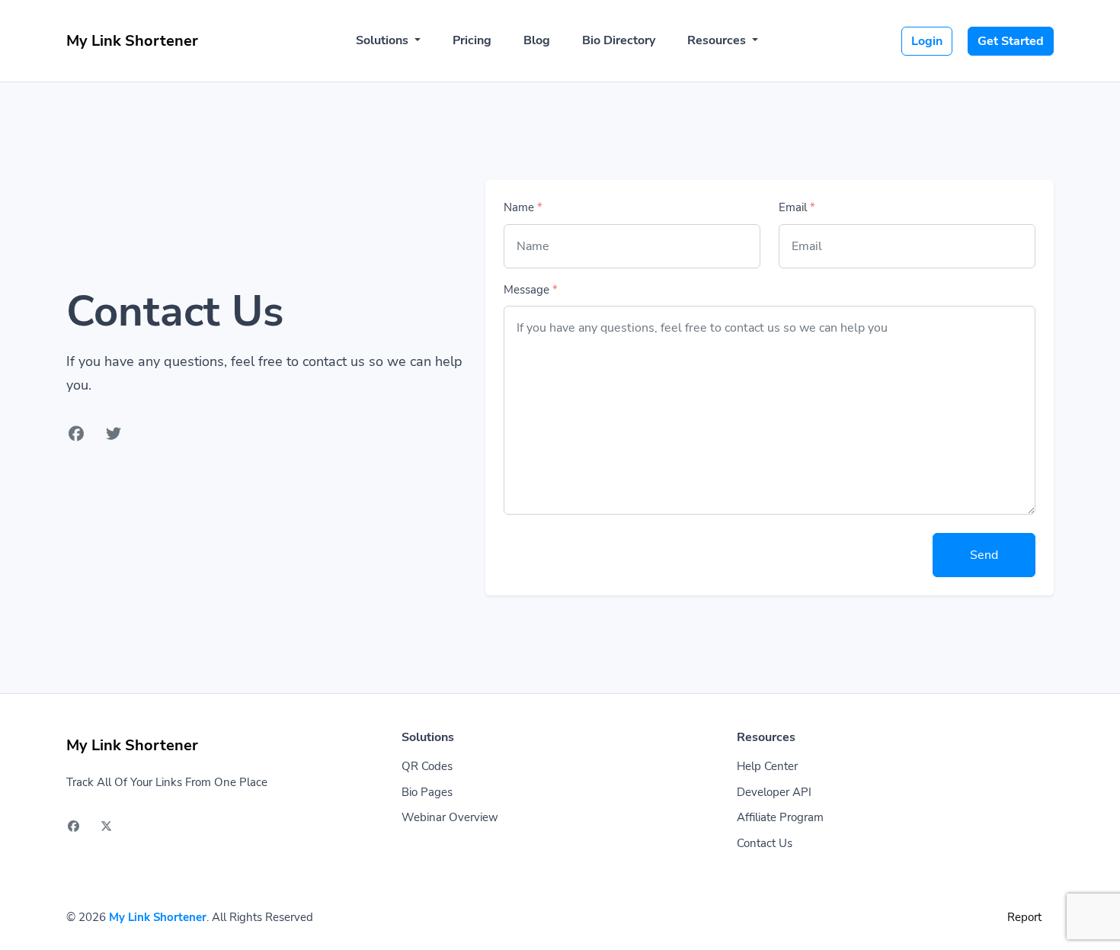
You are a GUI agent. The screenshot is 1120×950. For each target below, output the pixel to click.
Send (984, 555)
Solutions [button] (383, 40)
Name (523, 207)
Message (531, 289)
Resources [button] (718, 40)
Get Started (1011, 41)
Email (797, 207)
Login (926, 41)
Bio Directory (618, 40)
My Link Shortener (157, 917)
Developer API (774, 792)
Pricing (472, 40)
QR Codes (427, 766)
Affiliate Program (780, 817)
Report (1024, 917)
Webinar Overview (450, 817)
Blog (536, 40)
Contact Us (764, 843)
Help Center (767, 766)
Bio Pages (427, 792)
